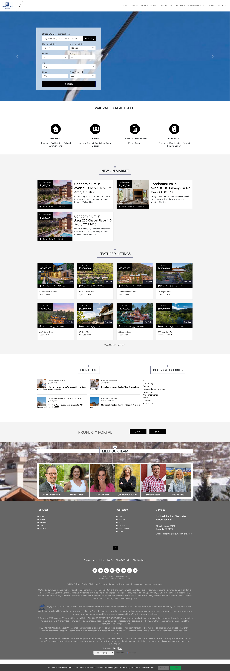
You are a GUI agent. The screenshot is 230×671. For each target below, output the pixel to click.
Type (44, 63)
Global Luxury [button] (193, 6)
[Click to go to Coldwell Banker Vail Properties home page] (9, 6)
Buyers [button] (144, 6)
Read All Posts (149, 403)
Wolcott (43, 528)
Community (148, 383)
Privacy (87, 560)
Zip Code (122, 525)
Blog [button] (205, 6)
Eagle (42, 519)
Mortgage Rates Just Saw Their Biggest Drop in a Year (115, 406)
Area (121, 531)
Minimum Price (49, 44)
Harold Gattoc (112, 398)
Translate (133, 653)
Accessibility (98, 560)
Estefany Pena (60, 380)
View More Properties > (115, 345)
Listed (45, 72)
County (122, 519)
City (120, 522)
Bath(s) (73, 53)
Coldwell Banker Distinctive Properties (68, 398)
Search (72, 83)
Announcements (150, 395)
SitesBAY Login (139, 560)
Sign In (157, 432)
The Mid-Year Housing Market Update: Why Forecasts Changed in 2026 (60, 406)
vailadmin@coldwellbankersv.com (177, 533)
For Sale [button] (133, 6)
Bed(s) (45, 53)
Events (146, 386)
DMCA (110, 560)
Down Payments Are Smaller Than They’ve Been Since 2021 (114, 388)
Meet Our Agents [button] (166, 6)
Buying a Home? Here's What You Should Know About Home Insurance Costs (61, 388)
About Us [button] (180, 6)
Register (137, 432)
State (121, 516)
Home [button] (125, 6)
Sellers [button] (153, 6)
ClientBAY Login (123, 560)
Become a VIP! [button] (223, 6)
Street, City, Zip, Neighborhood (56, 34)
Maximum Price (77, 44)
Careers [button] (212, 6)
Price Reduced (76, 72)
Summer (147, 400)
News (145, 397)
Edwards (43, 522)
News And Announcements (155, 389)
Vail (144, 380)
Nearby (90, 38)
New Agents (148, 392)
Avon (42, 516)
